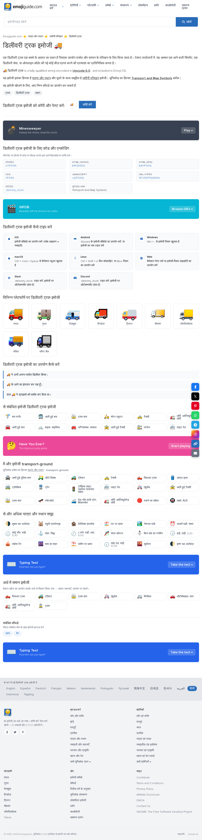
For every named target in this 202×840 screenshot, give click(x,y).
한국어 (168, 688)
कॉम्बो (109, 5)
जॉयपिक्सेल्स (10, 811)
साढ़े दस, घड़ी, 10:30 (114, 545)
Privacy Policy (145, 789)
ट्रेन (43, 487)
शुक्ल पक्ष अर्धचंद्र (17, 524)
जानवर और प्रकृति (79, 750)
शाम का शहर (47, 544)
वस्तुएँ (73, 727)
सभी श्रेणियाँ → (144, 761)
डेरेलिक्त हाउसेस (82, 524)
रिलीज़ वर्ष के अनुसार (80, 789)
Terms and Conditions (150, 783)
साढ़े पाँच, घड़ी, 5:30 (15, 534)
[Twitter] (15, 732)
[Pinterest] (23, 732)
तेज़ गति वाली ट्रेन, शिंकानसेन (84, 501)
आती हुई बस (47, 416)
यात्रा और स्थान (35, 36)
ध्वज (139, 727)
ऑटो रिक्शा (47, 477)
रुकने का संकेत (148, 500)
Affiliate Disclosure (148, 794)
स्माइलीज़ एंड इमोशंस (147, 744)
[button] (34, 164)
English (10, 688)
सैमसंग (7, 806)
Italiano (71, 688)
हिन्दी (192, 688)
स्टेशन (143, 427)
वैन (17, 633)
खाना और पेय (76, 756)
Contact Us (143, 806)
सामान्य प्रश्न (185, 7)
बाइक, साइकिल (49, 427)
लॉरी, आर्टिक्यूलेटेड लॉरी (182, 417)
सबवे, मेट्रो (178, 500)
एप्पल (6, 777)
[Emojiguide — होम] (7, 712)
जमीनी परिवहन (56, 36)
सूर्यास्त (144, 544)
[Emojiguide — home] (23, 7)
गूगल (6, 783)
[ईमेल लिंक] (195, 453)
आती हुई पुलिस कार (18, 477)
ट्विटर (7, 800)
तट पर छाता (113, 524)
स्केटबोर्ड (46, 500)
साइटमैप (181, 834)
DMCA (140, 800)
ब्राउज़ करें (57, 7)
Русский (124, 688)
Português (107, 688)
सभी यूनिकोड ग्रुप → (80, 761)
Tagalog (29, 694)
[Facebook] (7, 732)
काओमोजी (170, 5)
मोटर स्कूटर (113, 416)
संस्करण (126, 5)
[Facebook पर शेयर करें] (195, 387)
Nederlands (88, 688)
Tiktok (7, 817)
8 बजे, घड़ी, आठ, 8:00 (83, 534)
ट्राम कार (79, 416)
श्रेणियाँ (75, 5)
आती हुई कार (15, 427)
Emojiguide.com (12, 36)
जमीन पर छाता (81, 544)
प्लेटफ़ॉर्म (93, 5)
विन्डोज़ (7, 794)
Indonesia (12, 694)
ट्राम (44, 606)
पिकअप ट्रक (147, 477)
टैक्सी (143, 416)
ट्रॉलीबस (13, 487)
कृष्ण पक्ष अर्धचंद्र (182, 544)
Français (56, 688)
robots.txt (193, 834)
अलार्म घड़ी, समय (181, 524)
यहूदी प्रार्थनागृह (49, 524)
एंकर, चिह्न (46, 533)
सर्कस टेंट (13, 544)
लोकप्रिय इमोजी (78, 800)
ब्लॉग (156, 5)
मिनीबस (144, 596)
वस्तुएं (139, 721)
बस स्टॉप (13, 416)
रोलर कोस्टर (113, 533)
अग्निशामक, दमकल (83, 427)
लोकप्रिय (143, 5)
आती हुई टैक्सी (114, 427)
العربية (181, 688)
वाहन (37, 93)
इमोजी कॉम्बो (76, 777)
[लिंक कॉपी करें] (195, 444)
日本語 (154, 688)
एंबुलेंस (143, 487)
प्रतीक (73, 733)
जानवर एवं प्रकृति (145, 750)
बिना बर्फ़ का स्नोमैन (150, 533)
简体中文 (139, 688)
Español (25, 688)
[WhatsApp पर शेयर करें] (195, 415)
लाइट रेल (178, 427)
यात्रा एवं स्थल (144, 739)
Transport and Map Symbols (89, 190)
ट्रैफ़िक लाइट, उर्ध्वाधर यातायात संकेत (82, 489)
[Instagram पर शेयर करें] (195, 434)
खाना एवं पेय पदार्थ (145, 756)
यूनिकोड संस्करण (78, 794)
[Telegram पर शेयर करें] (195, 425)
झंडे (72, 721)
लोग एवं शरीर (143, 716)
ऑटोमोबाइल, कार (182, 596)
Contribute (143, 777)
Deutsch (41, 688)
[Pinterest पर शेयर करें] (195, 406)
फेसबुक (7, 789)
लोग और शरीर (77, 716)
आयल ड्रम (179, 477)
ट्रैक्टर (78, 477)
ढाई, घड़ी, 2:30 (181, 533)
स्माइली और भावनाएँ (79, 744)
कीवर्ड (73, 783)
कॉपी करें (87, 104)
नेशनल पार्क (146, 524)
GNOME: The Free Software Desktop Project (164, 811)
